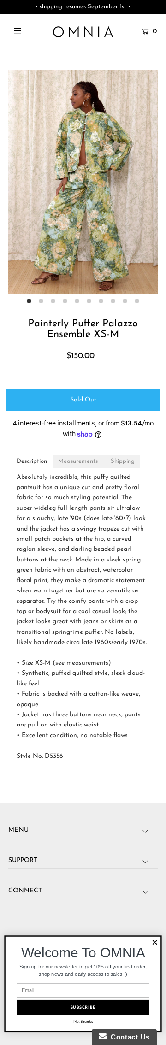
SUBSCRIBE (83, 1007)
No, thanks (83, 1022)
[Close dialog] (155, 942)
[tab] (32, 461)
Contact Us (128, 1037)
